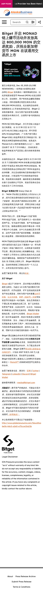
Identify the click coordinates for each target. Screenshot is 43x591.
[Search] (27, 22)
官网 (29, 370)
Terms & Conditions (21, 587)
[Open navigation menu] (4, 22)
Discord (25, 374)
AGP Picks (6, 4)
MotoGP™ (14, 362)
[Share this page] (39, 22)
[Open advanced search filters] (33, 22)
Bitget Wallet (33, 313)
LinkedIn (16, 374)
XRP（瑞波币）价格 (27, 297)
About (10, 576)
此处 (27, 273)
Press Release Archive (25, 576)
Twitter (35, 370)
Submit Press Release (21, 581)
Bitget (10, 92)
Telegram (6, 374)
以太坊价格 (12, 297)
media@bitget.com (26, 382)
